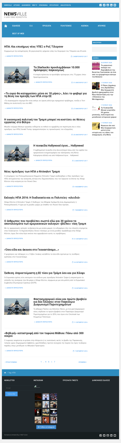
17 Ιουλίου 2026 (106, 83)
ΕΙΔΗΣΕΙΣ (16, 26)
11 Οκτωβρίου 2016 (80, 322)
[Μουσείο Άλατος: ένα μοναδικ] (53, 404)
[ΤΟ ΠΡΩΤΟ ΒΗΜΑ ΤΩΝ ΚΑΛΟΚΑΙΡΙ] (46, 412)
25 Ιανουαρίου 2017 (80, 135)
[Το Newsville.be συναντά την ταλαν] (46, 404)
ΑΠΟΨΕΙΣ (102, 26)
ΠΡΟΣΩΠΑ (46, 26)
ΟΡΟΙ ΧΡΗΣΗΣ (54, 5)
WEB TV (34, 5)
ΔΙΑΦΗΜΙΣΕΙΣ (26, 5)
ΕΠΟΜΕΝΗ (82, 362)
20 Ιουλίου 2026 (106, 62)
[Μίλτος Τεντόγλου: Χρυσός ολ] (46, 396)
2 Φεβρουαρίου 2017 (80, 56)
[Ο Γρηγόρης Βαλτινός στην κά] (38, 412)
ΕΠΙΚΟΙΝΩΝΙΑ (43, 5)
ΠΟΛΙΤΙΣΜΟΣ (66, 26)
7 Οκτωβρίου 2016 (81, 351)
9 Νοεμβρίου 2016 (81, 187)
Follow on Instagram (47, 427)
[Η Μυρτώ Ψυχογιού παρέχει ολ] (53, 420)
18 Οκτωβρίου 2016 (80, 288)
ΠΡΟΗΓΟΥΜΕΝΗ (11, 362)
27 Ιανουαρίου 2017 (80, 108)
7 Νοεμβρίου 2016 (81, 210)
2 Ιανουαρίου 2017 (80, 161)
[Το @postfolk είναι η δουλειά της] (53, 412)
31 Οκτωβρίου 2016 (80, 239)
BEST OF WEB (18, 33)
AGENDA (84, 26)
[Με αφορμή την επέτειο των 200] (38, 404)
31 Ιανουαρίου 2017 (80, 82)
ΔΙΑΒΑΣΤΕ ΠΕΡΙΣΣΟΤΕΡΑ (14, 56)
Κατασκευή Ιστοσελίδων (12, 435)
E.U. (31, 26)
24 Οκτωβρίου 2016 (80, 262)
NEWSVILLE (8, 5)
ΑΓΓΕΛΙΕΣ (16, 5)
